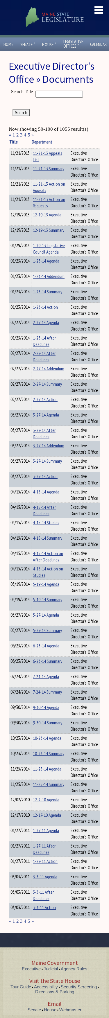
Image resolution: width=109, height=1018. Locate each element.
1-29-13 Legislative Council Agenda (49, 248)
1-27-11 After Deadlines (44, 849)
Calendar (98, 44)
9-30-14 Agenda (46, 707)
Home (8, 44)
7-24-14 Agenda (46, 676)
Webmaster (70, 1009)
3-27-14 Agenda (46, 415)
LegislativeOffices (73, 44)
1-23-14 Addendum (49, 276)
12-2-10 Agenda (46, 799)
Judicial (51, 968)
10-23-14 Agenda (47, 738)
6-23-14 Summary (47, 661)
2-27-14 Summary (47, 384)
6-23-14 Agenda (46, 645)
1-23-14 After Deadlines (44, 341)
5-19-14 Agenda (46, 584)
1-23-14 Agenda (46, 261)
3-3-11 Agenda (45, 876)
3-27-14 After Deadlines (44, 433)
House (49, 44)
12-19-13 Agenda (47, 214)
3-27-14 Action (45, 476)
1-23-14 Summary (47, 291)
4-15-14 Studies (46, 522)
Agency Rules (74, 968)
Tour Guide (20, 986)
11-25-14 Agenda (47, 769)
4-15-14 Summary (47, 538)
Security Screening (79, 986)
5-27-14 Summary (47, 630)
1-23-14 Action (45, 307)
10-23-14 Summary (48, 753)
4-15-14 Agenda (46, 492)
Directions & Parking (54, 991)
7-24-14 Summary (47, 692)
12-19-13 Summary (48, 230)
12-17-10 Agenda (47, 815)
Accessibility (46, 986)
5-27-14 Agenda (46, 615)
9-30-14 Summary (47, 722)
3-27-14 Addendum (48, 445)
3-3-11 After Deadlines (43, 895)
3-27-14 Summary (47, 461)
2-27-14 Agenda (46, 322)
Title (13, 142)
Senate (27, 44)
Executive (31, 968)
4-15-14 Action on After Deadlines (48, 556)
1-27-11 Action (45, 861)
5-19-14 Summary (47, 599)
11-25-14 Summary (48, 784)
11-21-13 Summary (48, 168)
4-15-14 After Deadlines (44, 510)
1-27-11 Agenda (46, 830)
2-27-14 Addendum (48, 368)
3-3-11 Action (44, 907)
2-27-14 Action (45, 399)
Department (42, 142)
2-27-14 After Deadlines (44, 356)
